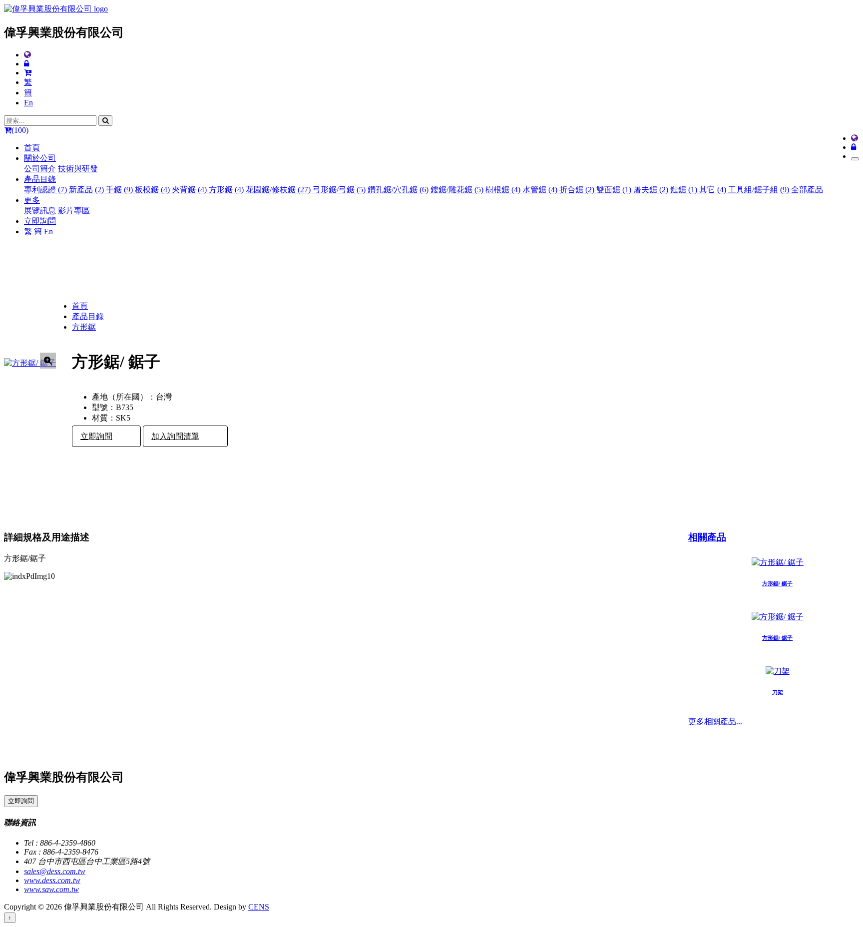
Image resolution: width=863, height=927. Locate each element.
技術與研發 (78, 168)
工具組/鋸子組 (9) (759, 189)
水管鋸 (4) (540, 189)
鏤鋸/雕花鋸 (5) (458, 189)
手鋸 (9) (120, 189)
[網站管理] (26, 63)
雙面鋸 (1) (614, 189)
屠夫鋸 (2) (651, 189)
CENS (258, 907)
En (28, 102)
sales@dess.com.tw (54, 871)
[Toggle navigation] (855, 158)
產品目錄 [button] (40, 179)
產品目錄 (88, 316)
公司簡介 (40, 168)
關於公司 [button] (40, 158)
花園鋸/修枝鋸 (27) (279, 189)
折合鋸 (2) (577, 189)
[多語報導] (27, 54)
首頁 (32, 147)
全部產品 (807, 189)
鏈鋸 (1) (684, 189)
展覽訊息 (40, 210)
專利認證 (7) (46, 189)
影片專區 (74, 210)
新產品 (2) (87, 189)
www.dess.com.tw (52, 880)
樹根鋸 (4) (503, 189)
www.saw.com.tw (51, 889)
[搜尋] (105, 120)
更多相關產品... (715, 721)
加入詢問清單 (175, 436)
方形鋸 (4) (227, 189)
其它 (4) (713, 189)
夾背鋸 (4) (190, 189)
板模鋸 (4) (153, 189)
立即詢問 (40, 221)
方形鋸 (84, 327)
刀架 (777, 692)
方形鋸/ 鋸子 (777, 583)
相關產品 (707, 537)
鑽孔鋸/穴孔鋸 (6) (399, 189)
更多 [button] (32, 200)
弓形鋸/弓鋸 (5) (340, 189)
